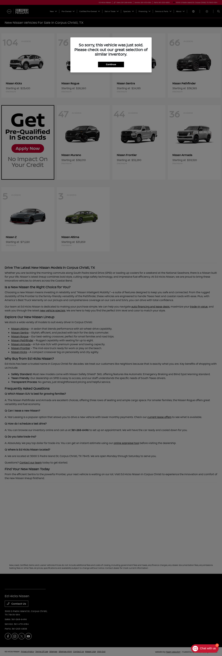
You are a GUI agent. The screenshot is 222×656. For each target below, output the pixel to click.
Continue (111, 64)
